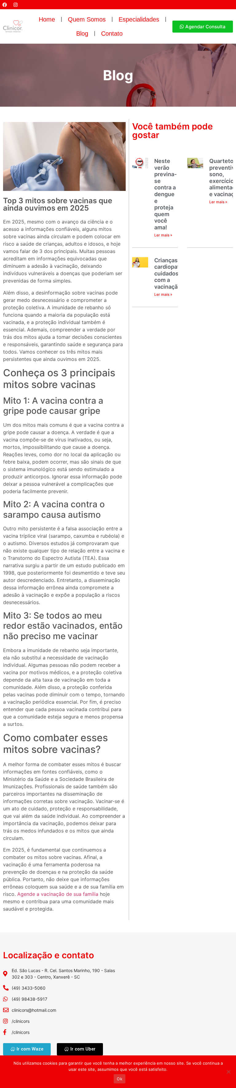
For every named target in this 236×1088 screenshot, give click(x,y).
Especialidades (139, 19)
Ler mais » (163, 235)
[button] (64, 565)
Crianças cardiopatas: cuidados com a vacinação (170, 273)
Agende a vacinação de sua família (57, 894)
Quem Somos (87, 19)
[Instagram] (15, 4)
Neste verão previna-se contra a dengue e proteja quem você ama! (165, 194)
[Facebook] (4, 4)
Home (47, 19)
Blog (82, 33)
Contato (112, 33)
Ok (119, 1078)
